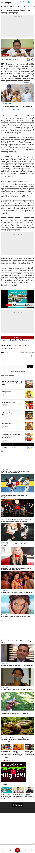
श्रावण (12, 6)
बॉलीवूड (4, 349)
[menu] (2, 2)
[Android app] (17, 805)
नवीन (5, 785)
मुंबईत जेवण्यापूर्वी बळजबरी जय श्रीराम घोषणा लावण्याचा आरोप (16, 341)
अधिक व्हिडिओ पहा (7, 761)
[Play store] (29, 2)
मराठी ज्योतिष (25, 6)
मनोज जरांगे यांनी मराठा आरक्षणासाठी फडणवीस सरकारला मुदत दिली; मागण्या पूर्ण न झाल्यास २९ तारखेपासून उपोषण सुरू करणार (18, 796)
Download (5, 55)
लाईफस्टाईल (26, 345)
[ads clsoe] (34, 844)
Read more (9, 304)
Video (6, 758)
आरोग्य (17, 6)
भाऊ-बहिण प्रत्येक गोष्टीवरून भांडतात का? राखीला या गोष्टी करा (6, 753)
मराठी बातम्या (11, 349)
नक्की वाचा (7, 742)
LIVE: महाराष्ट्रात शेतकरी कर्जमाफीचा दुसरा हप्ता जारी (6, 796)
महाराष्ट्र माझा (4, 6)
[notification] (32, 2)
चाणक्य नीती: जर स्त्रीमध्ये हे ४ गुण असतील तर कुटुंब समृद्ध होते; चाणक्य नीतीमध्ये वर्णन (17, 753)
